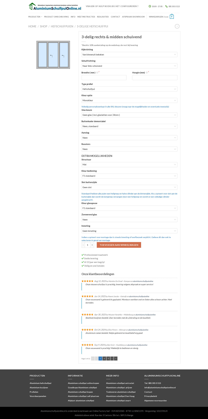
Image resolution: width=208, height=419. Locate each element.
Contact (115, 17)
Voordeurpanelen (38, 396)
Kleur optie (87, 95)
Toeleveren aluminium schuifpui (121, 392)
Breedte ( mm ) (89, 72)
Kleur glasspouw (89, 203)
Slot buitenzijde (89, 182)
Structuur (86, 159)
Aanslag (85, 132)
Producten (34, 17)
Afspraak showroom (133, 17)
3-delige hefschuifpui (92, 26)
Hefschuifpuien (62, 26)
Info (73, 17)
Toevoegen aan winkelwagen (119, 244)
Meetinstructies (86, 17)
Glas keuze (87, 110)
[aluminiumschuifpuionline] (55, 6)
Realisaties (103, 17)
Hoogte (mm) (138, 72)
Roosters (86, 144)
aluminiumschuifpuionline (143, 281)
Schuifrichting (88, 61)
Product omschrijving (56, 17)
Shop (43, 26)
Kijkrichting (87, 49)
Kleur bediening (89, 171)
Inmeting (86, 226)
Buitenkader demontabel (94, 121)
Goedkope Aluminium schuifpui (82, 387)
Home (32, 26)
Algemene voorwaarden (155, 400)
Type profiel (87, 84)
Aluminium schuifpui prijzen (119, 387)
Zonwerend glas (89, 214)
